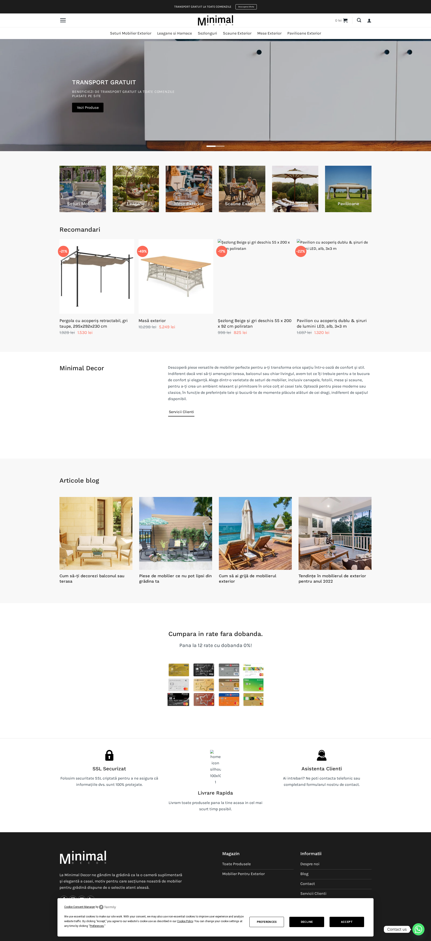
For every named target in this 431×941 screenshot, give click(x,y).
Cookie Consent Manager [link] (79, 906)
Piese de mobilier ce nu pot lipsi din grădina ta (175, 578)
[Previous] (59, 291)
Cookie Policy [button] (185, 921)
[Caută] (359, 20)
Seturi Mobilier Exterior (130, 33)
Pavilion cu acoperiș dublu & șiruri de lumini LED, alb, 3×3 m (332, 323)
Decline (307, 922)
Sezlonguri (207, 33)
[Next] (371, 291)
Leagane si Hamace (174, 33)
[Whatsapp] (418, 929)
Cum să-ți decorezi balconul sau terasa (91, 578)
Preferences (267, 922)
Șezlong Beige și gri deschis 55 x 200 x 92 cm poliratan (254, 323)
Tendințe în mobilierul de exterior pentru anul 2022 (332, 578)
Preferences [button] (97, 926)
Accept (347, 922)
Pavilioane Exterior (304, 33)
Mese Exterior (269, 33)
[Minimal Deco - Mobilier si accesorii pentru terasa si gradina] (215, 20)
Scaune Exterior (237, 33)
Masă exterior (152, 320)
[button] (62, 20)
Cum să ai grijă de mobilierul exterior (247, 578)
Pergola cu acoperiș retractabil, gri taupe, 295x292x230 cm (93, 323)
